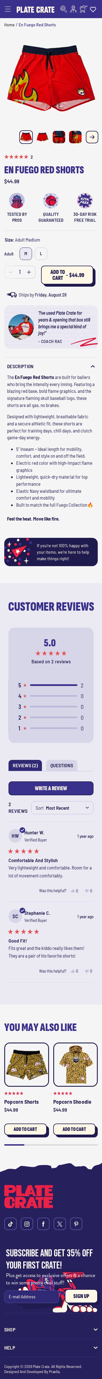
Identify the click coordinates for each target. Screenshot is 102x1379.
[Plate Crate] (35, 9)
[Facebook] (43, 1224)
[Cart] (83, 9)
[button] (7, 9)
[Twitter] (60, 1224)
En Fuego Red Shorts (37, 24)
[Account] (73, 9)
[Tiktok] (10, 1224)
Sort (40, 808)
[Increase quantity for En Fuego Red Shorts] (29, 272)
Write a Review (52, 790)
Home (9, 24)
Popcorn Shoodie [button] (72, 1101)
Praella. (54, 1371)
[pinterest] (76, 1224)
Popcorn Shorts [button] (21, 1101)
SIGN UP (81, 1296)
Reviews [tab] (27, 766)
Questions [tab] (63, 766)
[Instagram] (27, 1224)
